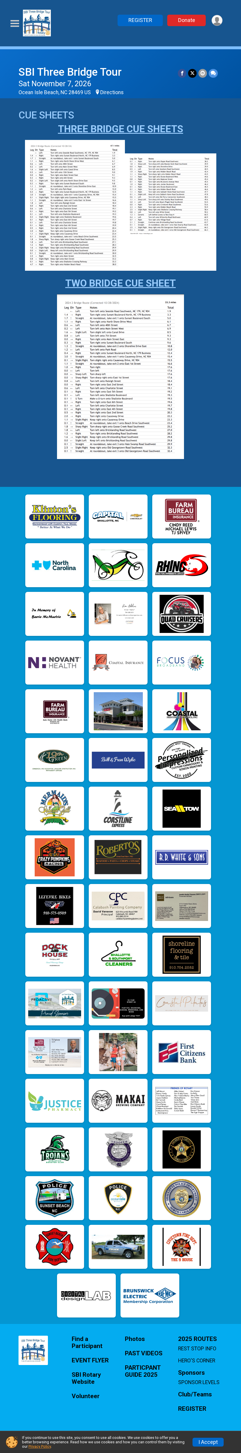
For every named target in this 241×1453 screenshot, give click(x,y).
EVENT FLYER (90, 1360)
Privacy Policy (40, 1446)
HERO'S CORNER (196, 1361)
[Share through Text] (213, 73)
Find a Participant (87, 1342)
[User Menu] (217, 20)
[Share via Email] (202, 73)
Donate (186, 20)
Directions (112, 92)
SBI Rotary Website (86, 1378)
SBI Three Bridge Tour (70, 72)
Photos (135, 1339)
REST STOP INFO (197, 1349)
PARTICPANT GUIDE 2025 (142, 1371)
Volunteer (86, 1396)
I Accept (208, 1442)
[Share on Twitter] (192, 73)
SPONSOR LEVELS (199, 1382)
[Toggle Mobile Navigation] (15, 24)
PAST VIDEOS (144, 1353)
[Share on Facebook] (182, 73)
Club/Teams (195, 1394)
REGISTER (140, 20)
